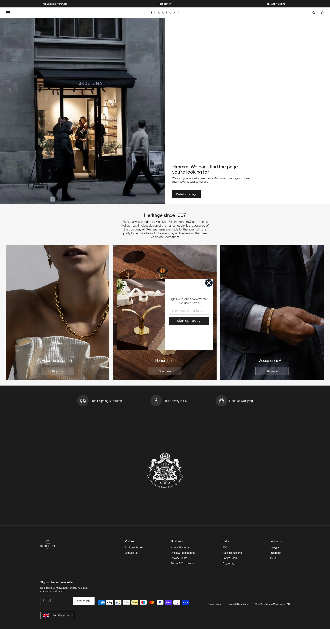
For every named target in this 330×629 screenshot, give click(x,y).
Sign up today (189, 321)
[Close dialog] (209, 283)
